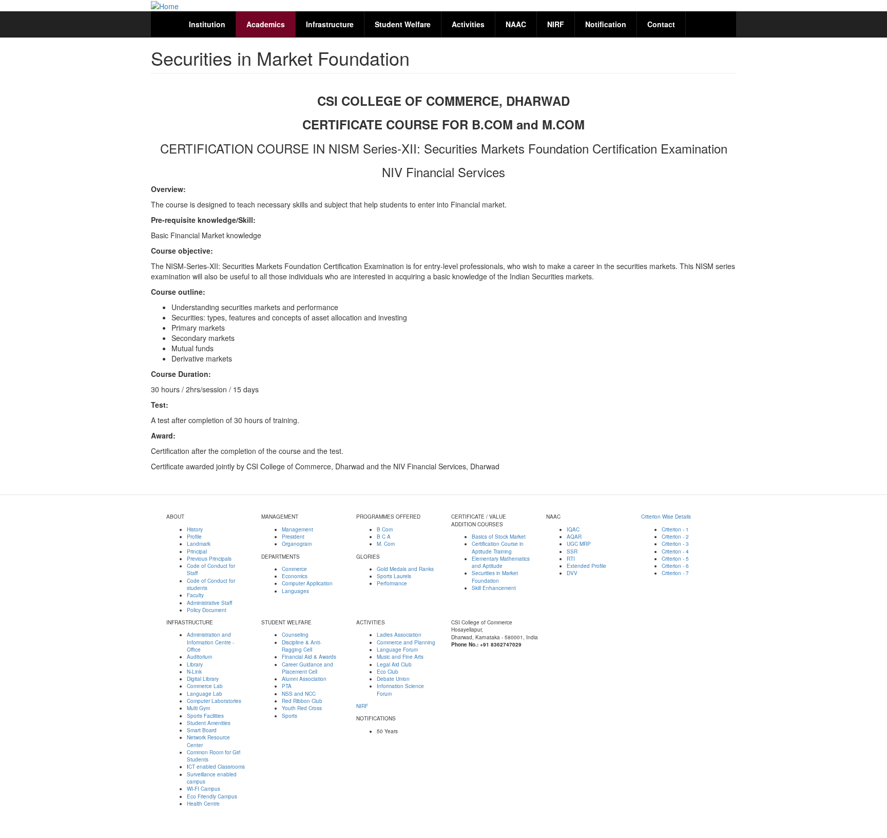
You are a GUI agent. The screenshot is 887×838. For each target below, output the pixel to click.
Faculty (195, 595)
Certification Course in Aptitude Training (498, 547)
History (195, 529)
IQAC (573, 529)
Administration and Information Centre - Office (210, 642)
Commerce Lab (205, 686)
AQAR (574, 536)
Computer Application (307, 583)
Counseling (295, 634)
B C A (384, 536)
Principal (197, 551)
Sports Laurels (394, 576)
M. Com (386, 543)
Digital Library (203, 678)
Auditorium (199, 656)
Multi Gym (198, 708)
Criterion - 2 (675, 536)
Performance (392, 583)
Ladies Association (399, 634)
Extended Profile (586, 565)
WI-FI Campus (203, 788)
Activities (468, 24)
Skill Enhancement (494, 588)
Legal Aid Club (394, 664)
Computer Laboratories (214, 700)
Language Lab (204, 693)
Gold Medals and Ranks (405, 569)
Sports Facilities (205, 715)
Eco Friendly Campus (212, 796)
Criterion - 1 (675, 529)
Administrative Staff (209, 602)
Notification (605, 24)
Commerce (294, 569)
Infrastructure (330, 24)
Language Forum (397, 649)
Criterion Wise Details (666, 516)
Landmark (198, 543)
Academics (265, 24)
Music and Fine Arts (400, 656)
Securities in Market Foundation (495, 576)
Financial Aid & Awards (309, 656)
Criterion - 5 (675, 558)
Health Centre (203, 803)
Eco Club (387, 671)
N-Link (194, 671)
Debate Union (393, 678)
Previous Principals (209, 558)
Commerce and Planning (406, 642)
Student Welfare (403, 24)
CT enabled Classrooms (216, 766)
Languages (295, 591)
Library (195, 664)
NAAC (516, 24)
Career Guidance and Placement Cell (307, 668)
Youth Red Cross (302, 708)
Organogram (297, 543)
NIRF (555, 24)
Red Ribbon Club (302, 700)
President (293, 536)
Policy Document (206, 610)
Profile (194, 536)
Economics (294, 576)
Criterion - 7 (675, 573)
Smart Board (202, 730)
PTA (287, 686)
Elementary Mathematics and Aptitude (501, 562)
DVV (572, 573)
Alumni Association (304, 678)
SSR (572, 551)
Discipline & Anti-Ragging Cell (301, 646)
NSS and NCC (299, 693)
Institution (207, 24)
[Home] (165, 5)
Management (297, 529)
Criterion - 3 (675, 543)
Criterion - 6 (675, 565)
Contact (661, 24)
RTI (571, 558)
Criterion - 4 (675, 551)
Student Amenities (208, 723)
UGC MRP (579, 543)
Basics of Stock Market (499, 536)
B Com (385, 529)
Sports (289, 715)
